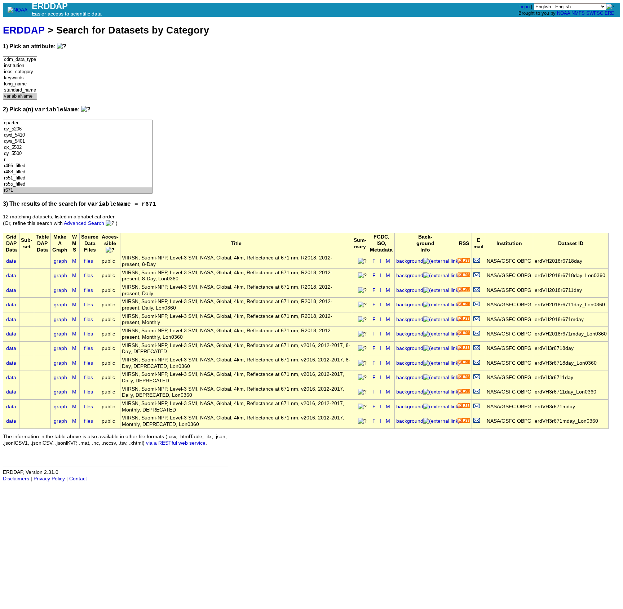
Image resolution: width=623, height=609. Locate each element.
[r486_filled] (77, 166)
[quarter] (77, 123)
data (11, 261)
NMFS (578, 13)
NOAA (563, 13)
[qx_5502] (77, 148)
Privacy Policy (49, 478)
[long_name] (20, 84)
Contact (78, 478)
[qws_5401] (77, 141)
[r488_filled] (77, 172)
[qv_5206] (77, 129)
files (88, 261)
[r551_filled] (77, 178)
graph (60, 261)
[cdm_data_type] (20, 60)
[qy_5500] (77, 154)
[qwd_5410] (77, 135)
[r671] (77, 190)
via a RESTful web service (176, 443)
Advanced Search (84, 223)
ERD (609, 13)
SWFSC (594, 13)
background (409, 261)
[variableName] (20, 96)
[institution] (20, 66)
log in (524, 6)
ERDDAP (24, 30)
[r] (77, 160)
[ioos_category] (20, 72)
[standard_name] (20, 90)
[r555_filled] (77, 184)
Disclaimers (16, 478)
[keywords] (20, 78)
